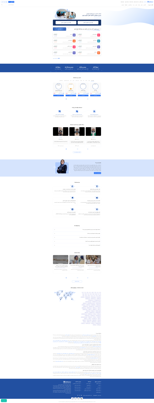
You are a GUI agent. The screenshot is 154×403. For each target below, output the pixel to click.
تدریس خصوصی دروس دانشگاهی (97, 346)
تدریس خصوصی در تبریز (93, 373)
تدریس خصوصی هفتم (71, 353)
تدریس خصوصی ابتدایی (83, 347)
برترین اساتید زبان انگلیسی (76, 383)
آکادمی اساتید (88, 387)
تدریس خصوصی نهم (59, 353)
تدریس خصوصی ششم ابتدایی (61, 388)
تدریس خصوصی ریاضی (64, 340)
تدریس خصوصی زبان (61, 341)
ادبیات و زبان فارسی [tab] (66, 80)
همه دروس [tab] (92, 80)
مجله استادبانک (98, 390)
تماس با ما (98, 387)
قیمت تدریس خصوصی (87, 390)
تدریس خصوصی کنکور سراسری (59, 361)
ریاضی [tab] (89, 80)
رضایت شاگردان (98, 383)
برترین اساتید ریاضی (77, 385)
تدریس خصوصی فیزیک (76, 341)
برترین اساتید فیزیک (77, 387)
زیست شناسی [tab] (77, 80)
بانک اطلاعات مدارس (87, 388)
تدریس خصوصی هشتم (65, 353)
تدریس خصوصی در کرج (87, 373)
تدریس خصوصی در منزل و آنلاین (62, 385)
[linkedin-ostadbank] (81, 396)
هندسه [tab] (86, 80)
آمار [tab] (83, 80)
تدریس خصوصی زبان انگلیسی (68, 341)
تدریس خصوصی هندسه (58, 340)
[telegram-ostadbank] (79, 396)
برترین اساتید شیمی (77, 388)
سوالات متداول (98, 388)
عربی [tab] (70, 80)
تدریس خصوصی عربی (88, 341)
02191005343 (95, 395)
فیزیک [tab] (81, 80)
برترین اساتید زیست (77, 390)
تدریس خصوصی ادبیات (82, 341)
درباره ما (99, 385)
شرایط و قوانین (98, 392)
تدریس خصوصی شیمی (94, 341)
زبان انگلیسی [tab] (61, 80)
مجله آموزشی (88, 385)
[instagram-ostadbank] (77, 396)
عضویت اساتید (88, 383)
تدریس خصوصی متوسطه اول (91, 354)
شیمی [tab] (73, 80)
